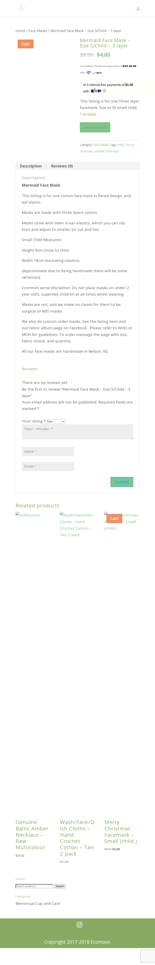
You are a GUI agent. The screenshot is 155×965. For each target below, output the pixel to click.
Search (60, 886)
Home (20, 30)
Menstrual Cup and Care (38, 903)
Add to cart (95, 127)
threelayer (112, 151)
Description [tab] (31, 166)
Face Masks (38, 30)
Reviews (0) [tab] (62, 166)
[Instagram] (79, 924)
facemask (86, 151)
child (120, 145)
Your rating (34, 421)
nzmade (99, 151)
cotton (129, 145)
